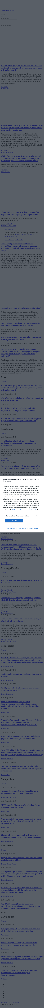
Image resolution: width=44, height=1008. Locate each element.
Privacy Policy (33, 545)
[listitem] (22, 499)
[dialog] (22, 504)
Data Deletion (10, 545)
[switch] (36, 503)
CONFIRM (14, 537)
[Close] (40, 463)
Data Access (22, 545)
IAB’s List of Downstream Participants (24, 493)
